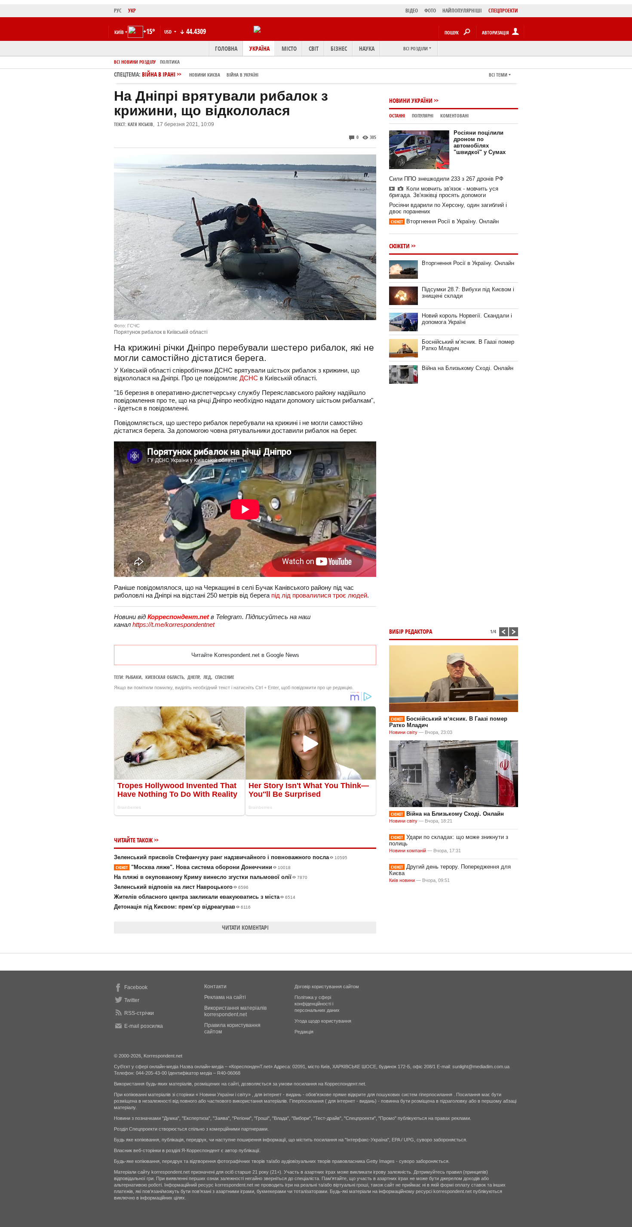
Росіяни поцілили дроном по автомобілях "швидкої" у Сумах (480, 142)
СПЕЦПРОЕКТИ (503, 10)
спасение (224, 677)
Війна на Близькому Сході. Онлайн (467, 368)
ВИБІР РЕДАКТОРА (410, 631)
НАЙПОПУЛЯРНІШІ (462, 10)
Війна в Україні (242, 74)
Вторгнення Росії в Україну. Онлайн (445, 221)
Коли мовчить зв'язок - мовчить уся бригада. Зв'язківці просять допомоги (443, 191)
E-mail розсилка (143, 1026)
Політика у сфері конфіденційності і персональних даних (317, 1004)
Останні (397, 115)
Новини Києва (204, 74)
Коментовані (454, 115)
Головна (226, 48)
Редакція (304, 1031)
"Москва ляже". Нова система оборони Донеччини (203, 867)
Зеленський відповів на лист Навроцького (181, 887)
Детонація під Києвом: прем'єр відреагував (182, 906)
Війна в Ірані (200, 74)
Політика (170, 62)
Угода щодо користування (323, 1021)
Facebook (135, 987)
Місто (289, 48)
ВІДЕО (411, 10)
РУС (118, 10)
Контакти (215, 986)
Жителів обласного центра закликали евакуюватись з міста (204, 897)
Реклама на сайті (225, 997)
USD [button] (168, 31)
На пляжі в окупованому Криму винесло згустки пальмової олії (210, 877)
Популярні (422, 115)
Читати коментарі (245, 927)
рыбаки (133, 677)
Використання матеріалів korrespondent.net (235, 1011)
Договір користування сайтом (327, 986)
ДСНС (248, 378)
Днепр (193, 677)
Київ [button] (119, 32)
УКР (132, 10)
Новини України (411, 100)
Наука (366, 48)
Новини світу (403, 732)
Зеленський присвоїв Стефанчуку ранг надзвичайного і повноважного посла (230, 857)
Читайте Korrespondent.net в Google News (245, 655)
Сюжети (399, 246)
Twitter (131, 1000)
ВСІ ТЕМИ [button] (498, 74)
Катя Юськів (140, 124)
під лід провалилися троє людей (319, 595)
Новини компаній (407, 850)
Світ (314, 48)
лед (207, 677)
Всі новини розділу (135, 62)
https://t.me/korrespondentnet (173, 624)
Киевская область (164, 677)
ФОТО (430, 10)
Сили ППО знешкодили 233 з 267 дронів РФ (446, 179)
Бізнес (339, 48)
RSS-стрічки (139, 1013)
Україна (259, 48)
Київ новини (402, 880)
